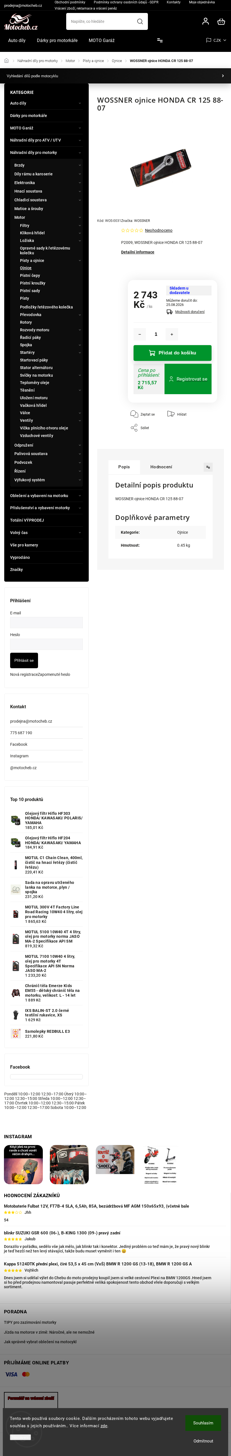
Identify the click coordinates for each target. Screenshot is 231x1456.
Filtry (25, 225)
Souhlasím (203, 1423)
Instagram (19, 756)
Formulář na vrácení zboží (31, 1398)
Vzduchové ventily (36, 435)
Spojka (26, 345)
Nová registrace (24, 674)
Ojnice (26, 268)
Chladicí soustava (30, 200)
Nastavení (20, 1437)
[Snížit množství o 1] (140, 334)
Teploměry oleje (35, 382)
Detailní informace (137, 252)
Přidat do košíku (177, 353)
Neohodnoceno (158, 230)
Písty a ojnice (32, 260)
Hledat (140, 21)
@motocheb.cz (23, 767)
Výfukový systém (29, 480)
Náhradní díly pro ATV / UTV (35, 140)
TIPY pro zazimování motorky (30, 1322)
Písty (24, 298)
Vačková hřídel (33, 405)
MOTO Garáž (21, 128)
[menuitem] (17, 40)
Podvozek (23, 462)
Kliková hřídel (32, 233)
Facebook (18, 744)
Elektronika (24, 182)
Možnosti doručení (190, 312)
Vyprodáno (20, 557)
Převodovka (30, 314)
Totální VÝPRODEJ (27, 520)
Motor (19, 217)
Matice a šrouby (28, 208)
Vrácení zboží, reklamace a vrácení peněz (86, 8)
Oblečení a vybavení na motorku (39, 495)
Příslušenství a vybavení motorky (40, 508)
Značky (16, 569)
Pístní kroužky (32, 283)
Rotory (26, 322)
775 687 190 (21, 733)
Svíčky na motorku (36, 375)
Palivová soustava (31, 453)
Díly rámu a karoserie (33, 174)
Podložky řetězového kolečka (46, 307)
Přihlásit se (24, 660)
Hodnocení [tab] (161, 466)
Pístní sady (30, 290)
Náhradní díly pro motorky (33, 152)
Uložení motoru (34, 398)
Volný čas (19, 532)
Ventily (26, 420)
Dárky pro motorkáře (28, 115)
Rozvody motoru (34, 330)
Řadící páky (30, 337)
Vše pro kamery (24, 545)
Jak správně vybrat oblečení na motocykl (40, 1342)
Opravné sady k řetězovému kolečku (45, 250)
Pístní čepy (30, 275)
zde (104, 1425)
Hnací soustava (28, 191)
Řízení (20, 471)
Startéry (27, 352)
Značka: (135, 221)
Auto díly (18, 103)
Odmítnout (203, 1441)
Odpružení (23, 445)
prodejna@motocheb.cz (31, 721)
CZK (217, 40)
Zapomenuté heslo (54, 674)
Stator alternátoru (36, 367)
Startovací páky (34, 360)
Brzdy (19, 165)
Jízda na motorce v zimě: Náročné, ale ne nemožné (49, 1332)
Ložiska (27, 240)
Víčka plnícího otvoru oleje (44, 428)
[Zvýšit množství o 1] (172, 334)
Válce (25, 413)
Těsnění (27, 390)
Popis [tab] (124, 466)
